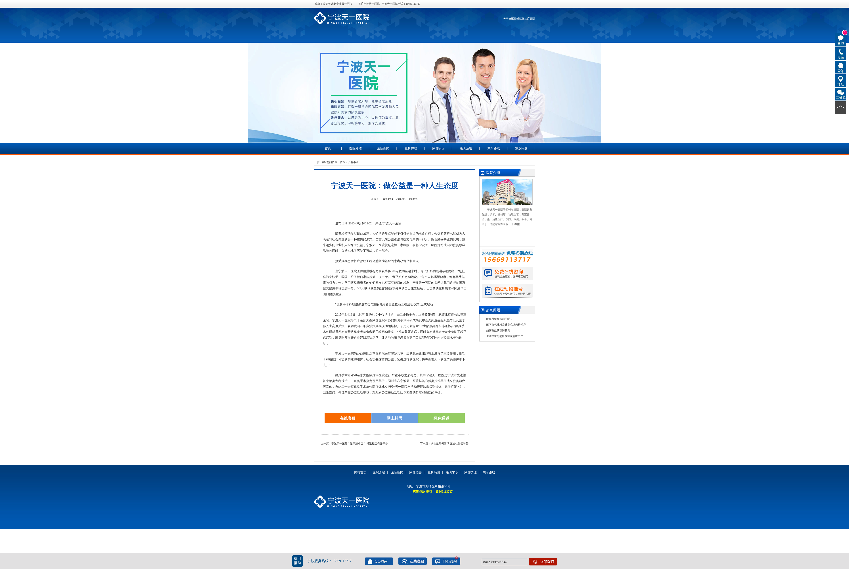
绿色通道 (441, 418)
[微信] (840, 93)
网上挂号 (395, 418)
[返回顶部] (840, 107)
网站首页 (360, 472)
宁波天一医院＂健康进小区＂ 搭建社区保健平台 (359, 443)
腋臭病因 (438, 148)
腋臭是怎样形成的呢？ (499, 318)
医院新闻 (383, 148)
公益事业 (353, 162)
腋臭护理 (411, 148)
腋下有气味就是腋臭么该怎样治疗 (506, 324)
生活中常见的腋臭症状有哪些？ (504, 336)
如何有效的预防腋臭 (498, 330)
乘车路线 (494, 148)
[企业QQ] (840, 66)
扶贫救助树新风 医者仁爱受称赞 (449, 443)
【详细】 (516, 224)
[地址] (840, 80)
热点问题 (521, 148)
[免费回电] (840, 53)
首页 (328, 148)
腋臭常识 (452, 472)
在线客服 (348, 418)
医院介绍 (355, 148)
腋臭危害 (466, 148)
